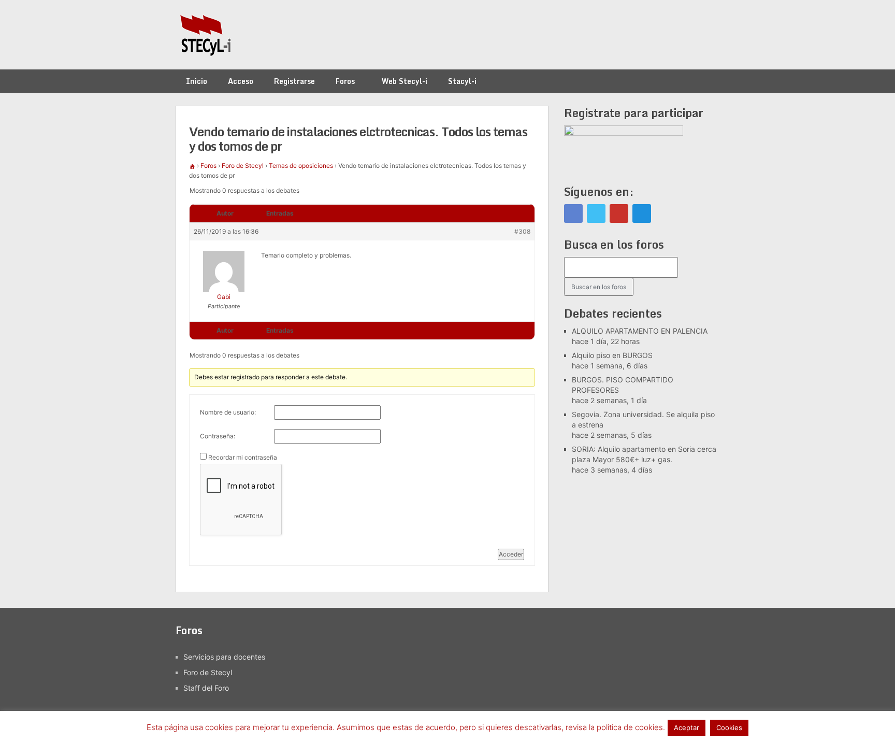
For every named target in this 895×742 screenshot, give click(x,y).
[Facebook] (573, 213)
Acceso (240, 81)
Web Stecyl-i (404, 81)
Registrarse (294, 81)
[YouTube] (619, 213)
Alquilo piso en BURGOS (612, 355)
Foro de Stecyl (243, 165)
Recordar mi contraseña (242, 457)
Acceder (511, 554)
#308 (522, 231)
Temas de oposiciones (301, 165)
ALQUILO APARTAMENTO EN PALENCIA (640, 330)
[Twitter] (596, 213)
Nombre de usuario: (228, 412)
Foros (345, 81)
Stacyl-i (462, 81)
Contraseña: (217, 436)
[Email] (641, 213)
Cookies (729, 727)
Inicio (196, 81)
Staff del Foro (206, 687)
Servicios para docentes (224, 656)
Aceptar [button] (686, 727)
